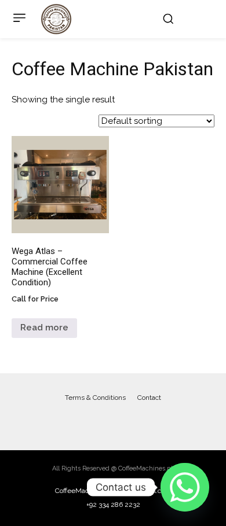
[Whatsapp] (185, 487)
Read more (44, 327)
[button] (168, 18)
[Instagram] (124, 421)
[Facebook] (101, 421)
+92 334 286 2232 (113, 505)
